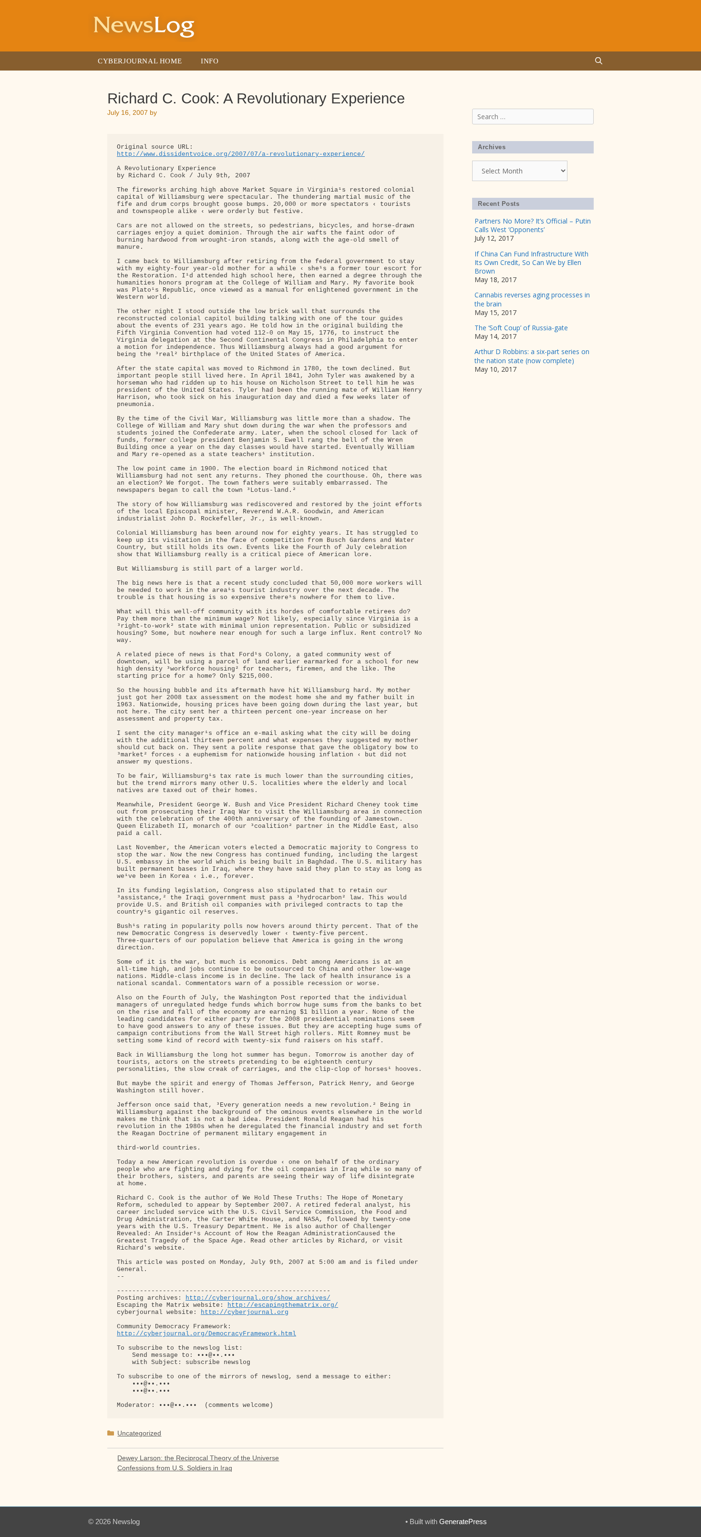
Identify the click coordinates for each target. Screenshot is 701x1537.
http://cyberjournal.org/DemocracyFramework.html (206, 1333)
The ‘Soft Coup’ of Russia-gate (521, 327)
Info (209, 61)
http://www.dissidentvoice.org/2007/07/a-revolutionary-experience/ (241, 154)
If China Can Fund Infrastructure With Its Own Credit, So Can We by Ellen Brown (531, 262)
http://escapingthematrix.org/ (282, 1305)
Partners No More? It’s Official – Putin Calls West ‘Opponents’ (532, 225)
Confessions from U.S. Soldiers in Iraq (174, 1468)
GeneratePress (463, 1521)
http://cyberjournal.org (245, 1312)
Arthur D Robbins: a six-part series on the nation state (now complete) (531, 356)
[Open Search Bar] (599, 61)
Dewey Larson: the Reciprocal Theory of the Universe (198, 1458)
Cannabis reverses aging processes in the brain (532, 299)
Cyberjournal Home (140, 61)
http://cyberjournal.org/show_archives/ (258, 1298)
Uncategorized (139, 1433)
